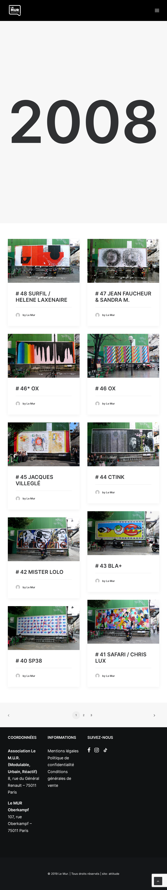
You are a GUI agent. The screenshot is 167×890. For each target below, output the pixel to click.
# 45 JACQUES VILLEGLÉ (34, 480)
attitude (114, 873)
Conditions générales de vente (59, 778)
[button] (157, 10)
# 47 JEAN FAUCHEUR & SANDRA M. (123, 296)
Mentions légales (63, 751)
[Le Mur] (15, 10)
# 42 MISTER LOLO (39, 572)
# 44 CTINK (109, 477)
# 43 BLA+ (108, 566)
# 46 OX (105, 388)
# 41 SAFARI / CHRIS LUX (121, 657)
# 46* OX (27, 388)
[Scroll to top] (158, 880)
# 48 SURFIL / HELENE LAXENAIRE (41, 296)
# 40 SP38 (29, 661)
